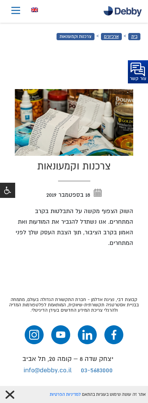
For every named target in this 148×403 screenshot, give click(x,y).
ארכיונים (111, 36)
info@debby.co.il (48, 370)
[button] (7, 190)
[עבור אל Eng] (34, 10)
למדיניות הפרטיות (65, 394)
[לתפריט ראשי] (15, 11)
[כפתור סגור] (10, 395)
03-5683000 (97, 370)
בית (134, 36)
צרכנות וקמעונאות (75, 36)
